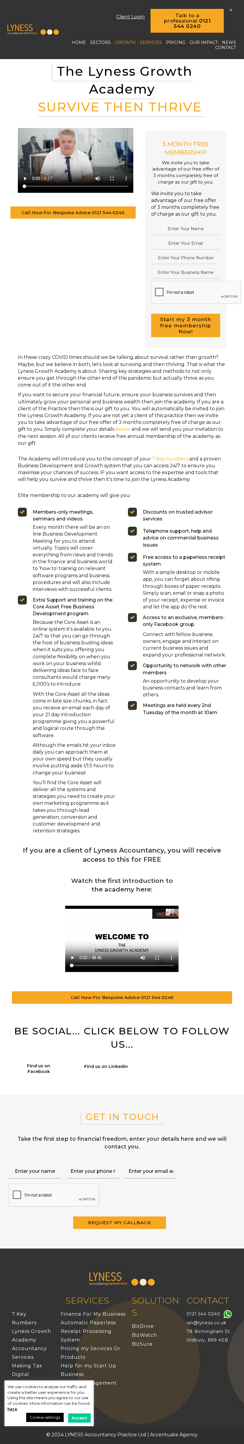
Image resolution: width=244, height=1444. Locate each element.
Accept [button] (79, 1417)
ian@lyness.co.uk (206, 1322)
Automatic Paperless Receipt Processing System (88, 1331)
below (122, 429)
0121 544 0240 (203, 1314)
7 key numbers (170, 459)
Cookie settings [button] (45, 1417)
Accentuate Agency (174, 1434)
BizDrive (143, 1326)
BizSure (142, 1344)
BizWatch (144, 1335)
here (12, 1409)
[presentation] (196, 292)
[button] (187, 21)
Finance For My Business (93, 1314)
